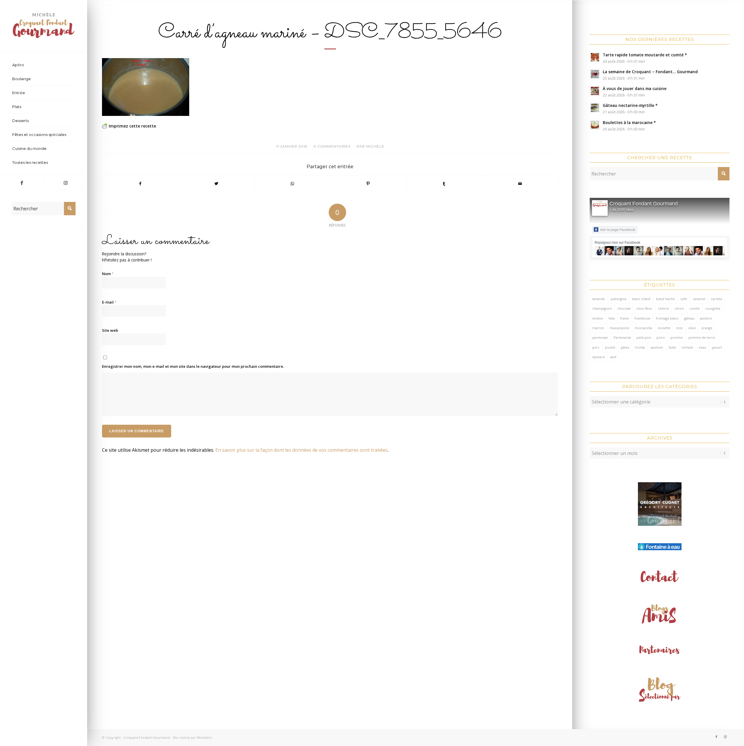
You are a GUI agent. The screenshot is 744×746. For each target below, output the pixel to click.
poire (661, 337)
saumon (656, 347)
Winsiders (204, 737)
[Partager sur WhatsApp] (292, 183)
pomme (676, 337)
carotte (716, 299)
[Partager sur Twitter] (216, 183)
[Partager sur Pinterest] (368, 183)
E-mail (109, 302)
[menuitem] (43, 65)
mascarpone (619, 328)
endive (597, 318)
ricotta (640, 347)
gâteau (689, 318)
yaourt (717, 347)
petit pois (643, 337)
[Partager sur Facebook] (140, 183)
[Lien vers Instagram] (65, 182)
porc (596, 347)
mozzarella (643, 328)
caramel (699, 299)
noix (679, 328)
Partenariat (622, 337)
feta (612, 318)
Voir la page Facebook (617, 230)
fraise (624, 318)
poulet (610, 347)
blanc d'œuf (641, 299)
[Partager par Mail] (520, 183)
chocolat (624, 308)
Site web (110, 330)
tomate (687, 347)
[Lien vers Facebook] (22, 182)
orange (706, 328)
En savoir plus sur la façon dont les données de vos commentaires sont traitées (301, 450)
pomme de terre (701, 337)
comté (694, 308)
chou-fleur (644, 308)
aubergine (619, 299)
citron (679, 308)
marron (598, 328)
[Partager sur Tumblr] (444, 183)
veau (702, 347)
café (683, 299)
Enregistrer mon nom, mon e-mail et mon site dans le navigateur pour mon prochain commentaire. (193, 366)
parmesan (600, 337)
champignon (602, 308)
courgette (712, 308)
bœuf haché (665, 299)
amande (598, 299)
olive (692, 328)
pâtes (625, 347)
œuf (613, 357)
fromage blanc (667, 318)
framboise (642, 318)
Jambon (706, 318)
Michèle (375, 146)
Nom (108, 273)
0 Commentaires (331, 146)
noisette (664, 328)
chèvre (663, 308)
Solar (672, 347)
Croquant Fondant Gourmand (643, 204)
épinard (598, 357)
